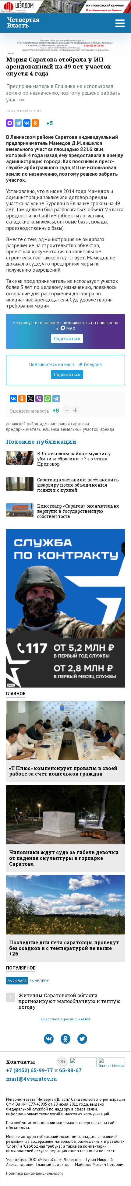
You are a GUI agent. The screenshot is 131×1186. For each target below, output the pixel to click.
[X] (30, 398)
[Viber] (39, 398)
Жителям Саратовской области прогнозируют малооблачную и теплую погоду (69, 1001)
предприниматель (23, 429)
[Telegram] (18, 123)
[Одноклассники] (35, 123)
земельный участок (79, 429)
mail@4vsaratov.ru (31, 1078)
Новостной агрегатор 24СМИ (65, 1019)
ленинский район (22, 424)
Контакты (20, 1061)
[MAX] (9, 123)
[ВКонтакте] (26, 123)
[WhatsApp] (47, 398)
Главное (15, 693)
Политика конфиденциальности (34, 1173)
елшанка (51, 429)
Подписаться (67, 338)
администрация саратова (64, 424)
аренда (107, 429)
